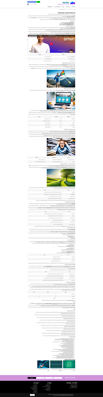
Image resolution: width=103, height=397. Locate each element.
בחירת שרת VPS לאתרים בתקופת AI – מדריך (43, 370)
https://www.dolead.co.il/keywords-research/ (67, 346)
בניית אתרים (35, 390)
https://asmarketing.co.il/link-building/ (68, 352)
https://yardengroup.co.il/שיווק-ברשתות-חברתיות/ (67, 350)
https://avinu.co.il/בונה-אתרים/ (69, 342)
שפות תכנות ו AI (35, 385)
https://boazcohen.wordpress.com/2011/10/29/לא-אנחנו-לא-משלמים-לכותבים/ (63, 349)
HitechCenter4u (50, 6)
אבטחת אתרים (35, 392)
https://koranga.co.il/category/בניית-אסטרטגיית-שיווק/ (66, 353)
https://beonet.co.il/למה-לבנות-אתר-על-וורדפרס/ (67, 343)
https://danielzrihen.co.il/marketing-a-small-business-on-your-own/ (64, 339)
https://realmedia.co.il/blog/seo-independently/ (67, 338)
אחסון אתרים (35, 391)
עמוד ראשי (48, 390)
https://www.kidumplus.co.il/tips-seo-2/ (68, 340)
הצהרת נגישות (48, 384)
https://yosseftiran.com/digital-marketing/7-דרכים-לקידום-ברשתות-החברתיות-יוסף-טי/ (62, 351)
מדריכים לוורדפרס (34, 388)
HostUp (66, 2)
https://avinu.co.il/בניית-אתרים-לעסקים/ (68, 343)
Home (74, 9)
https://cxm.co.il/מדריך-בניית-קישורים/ (68, 352)
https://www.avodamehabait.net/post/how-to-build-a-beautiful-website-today (63, 357)
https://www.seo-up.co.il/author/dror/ (68, 348)
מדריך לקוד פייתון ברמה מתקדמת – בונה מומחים (57, 370)
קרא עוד (54, 395)
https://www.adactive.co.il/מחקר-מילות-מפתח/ (67, 347)
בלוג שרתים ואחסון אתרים (46, 386)
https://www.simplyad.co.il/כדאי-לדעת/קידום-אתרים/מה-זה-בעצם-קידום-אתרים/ (63, 341)
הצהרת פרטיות (48, 385)
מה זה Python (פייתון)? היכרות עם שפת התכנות (69, 370)
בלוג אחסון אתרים (57, 6)
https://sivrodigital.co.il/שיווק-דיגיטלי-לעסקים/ (67, 354)
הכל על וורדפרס (35, 389)
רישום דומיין (35, 386)
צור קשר (63, 6)
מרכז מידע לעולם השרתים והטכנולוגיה (63, 4)
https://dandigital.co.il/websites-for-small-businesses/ (66, 345)
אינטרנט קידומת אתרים (66, 14)
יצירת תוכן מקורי (53, 14)
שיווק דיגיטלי (49, 14)
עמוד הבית (73, 6)
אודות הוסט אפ (68, 6)
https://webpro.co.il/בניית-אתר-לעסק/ (68, 344)
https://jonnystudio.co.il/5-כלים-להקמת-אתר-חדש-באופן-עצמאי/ (65, 356)
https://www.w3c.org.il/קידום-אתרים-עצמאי (68, 341)
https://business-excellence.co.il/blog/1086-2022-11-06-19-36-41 (65, 356)
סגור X (32, 394)
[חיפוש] (28, 4)
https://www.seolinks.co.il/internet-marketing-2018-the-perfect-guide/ (64, 339)
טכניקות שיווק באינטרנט (59, 14)
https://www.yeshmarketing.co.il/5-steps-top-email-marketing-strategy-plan (63, 355)
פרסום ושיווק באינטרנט (69, 9)
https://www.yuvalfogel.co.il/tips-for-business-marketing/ (66, 354)
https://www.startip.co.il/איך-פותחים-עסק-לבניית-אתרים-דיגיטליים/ (65, 358)
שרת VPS (35, 384)
